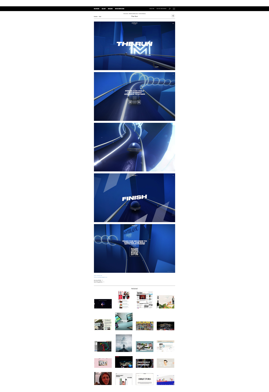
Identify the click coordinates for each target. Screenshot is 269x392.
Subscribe (151, 8)
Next (100, 16)
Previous (96, 16)
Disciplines (96, 9)
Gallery (104, 9)
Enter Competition (119, 9)
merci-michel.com (98, 275)
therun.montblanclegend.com (100, 277)
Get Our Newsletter (162, 8)
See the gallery (98, 282)
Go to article (97, 280)
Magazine (110, 9)
